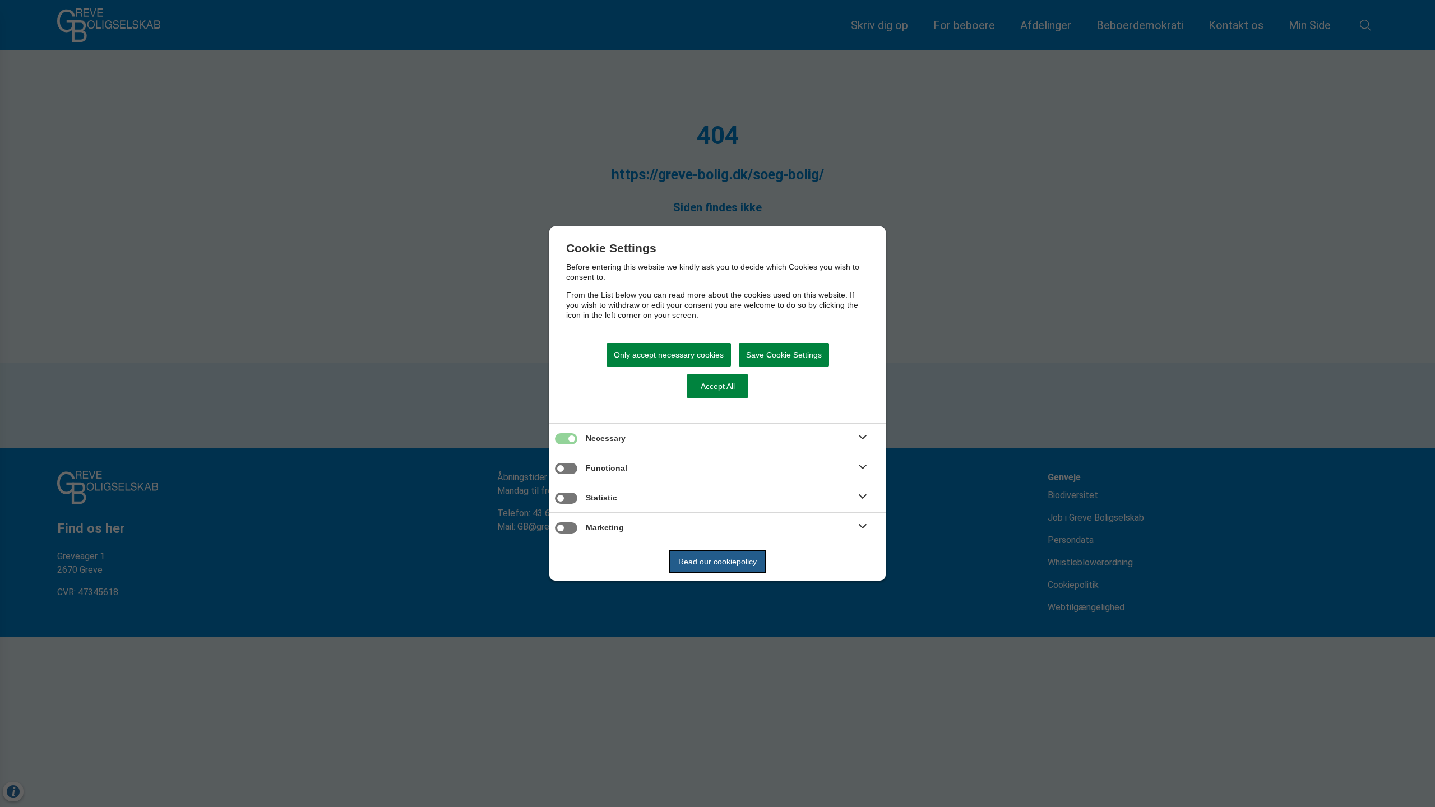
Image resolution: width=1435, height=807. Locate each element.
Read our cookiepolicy (717, 561)
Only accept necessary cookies (669, 354)
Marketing (605, 527)
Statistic (601, 497)
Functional (606, 467)
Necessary (606, 438)
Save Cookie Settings (784, 354)
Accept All (718, 386)
